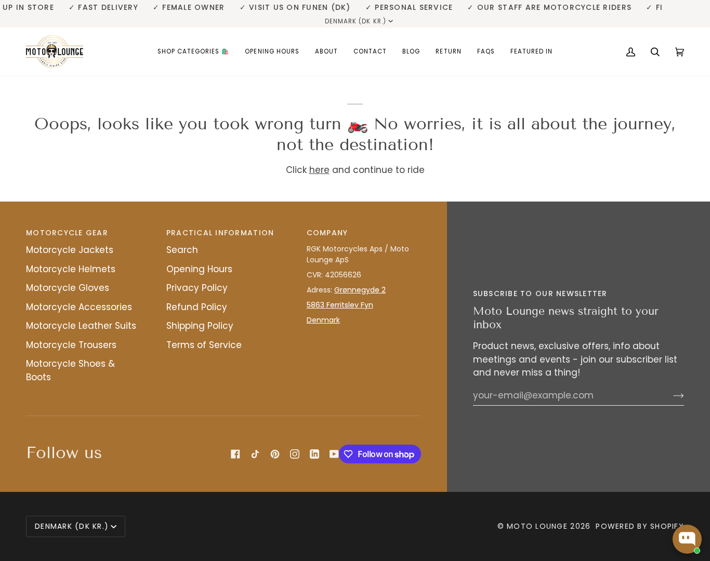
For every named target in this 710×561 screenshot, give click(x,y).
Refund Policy (196, 307)
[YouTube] (334, 454)
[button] (194, 52)
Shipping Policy (199, 325)
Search (182, 250)
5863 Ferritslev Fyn (340, 305)
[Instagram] (294, 454)
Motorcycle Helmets (70, 269)
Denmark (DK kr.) (355, 21)
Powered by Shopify (640, 526)
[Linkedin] (314, 454)
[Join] (670, 395)
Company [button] (327, 233)
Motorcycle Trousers (71, 345)
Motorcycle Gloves (67, 288)
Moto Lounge (538, 526)
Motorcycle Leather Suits (81, 325)
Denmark (323, 320)
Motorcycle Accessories (79, 307)
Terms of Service (204, 345)
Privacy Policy (197, 288)
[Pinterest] (275, 454)
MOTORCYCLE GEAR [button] (67, 233)
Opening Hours (199, 269)
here (319, 170)
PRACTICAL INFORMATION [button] (220, 233)
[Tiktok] (255, 454)
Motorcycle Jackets (69, 250)
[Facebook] (235, 454)
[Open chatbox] (687, 539)
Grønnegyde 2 (360, 290)
